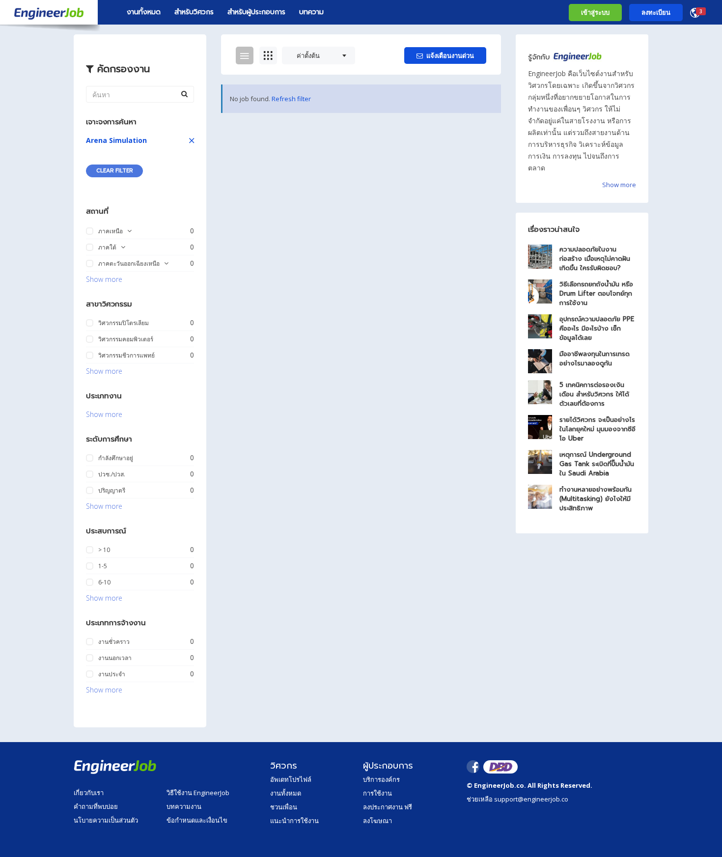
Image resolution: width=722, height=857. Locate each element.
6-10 (104, 582)
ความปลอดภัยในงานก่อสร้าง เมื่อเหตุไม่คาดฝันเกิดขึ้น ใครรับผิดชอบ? (594, 259)
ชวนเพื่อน (283, 806)
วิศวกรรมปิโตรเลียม (123, 323)
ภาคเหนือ (110, 231)
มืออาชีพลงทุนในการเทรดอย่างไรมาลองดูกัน (594, 358)
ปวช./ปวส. (111, 474)
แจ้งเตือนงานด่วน (450, 55)
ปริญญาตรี (111, 490)
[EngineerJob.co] (49, 12)
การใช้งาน (377, 793)
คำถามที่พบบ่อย (96, 806)
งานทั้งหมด (144, 12)
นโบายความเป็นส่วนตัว (106, 820)
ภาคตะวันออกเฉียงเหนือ (129, 263)
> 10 (104, 550)
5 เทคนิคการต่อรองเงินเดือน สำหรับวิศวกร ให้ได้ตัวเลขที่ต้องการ (594, 394)
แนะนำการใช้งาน (294, 820)
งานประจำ (111, 674)
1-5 (102, 566)
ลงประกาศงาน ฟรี (387, 806)
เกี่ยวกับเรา (89, 792)
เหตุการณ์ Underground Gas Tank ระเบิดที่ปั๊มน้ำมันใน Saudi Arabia (596, 464)
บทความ (311, 12)
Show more (104, 279)
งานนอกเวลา (115, 658)
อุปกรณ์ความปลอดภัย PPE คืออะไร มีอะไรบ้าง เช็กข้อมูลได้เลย (596, 328)
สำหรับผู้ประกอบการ (256, 12)
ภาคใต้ (107, 247)
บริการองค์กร (381, 779)
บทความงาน (184, 806)
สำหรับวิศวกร (194, 12)
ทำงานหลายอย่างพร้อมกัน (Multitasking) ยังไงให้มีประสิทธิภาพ (595, 499)
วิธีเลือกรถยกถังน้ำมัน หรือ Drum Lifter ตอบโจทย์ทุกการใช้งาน (596, 293)
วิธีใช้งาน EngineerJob (198, 792)
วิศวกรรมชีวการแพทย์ (126, 355)
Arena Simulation (116, 140)
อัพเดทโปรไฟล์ (290, 779)
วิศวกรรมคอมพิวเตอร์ (125, 339)
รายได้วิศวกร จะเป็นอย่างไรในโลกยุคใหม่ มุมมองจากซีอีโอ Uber (597, 429)
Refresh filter (291, 98)
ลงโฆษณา (377, 820)
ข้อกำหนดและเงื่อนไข (197, 820)
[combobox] (318, 55)
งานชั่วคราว (114, 641)
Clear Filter (114, 170)
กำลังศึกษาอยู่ (115, 458)
